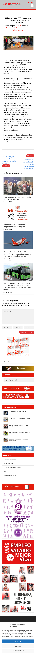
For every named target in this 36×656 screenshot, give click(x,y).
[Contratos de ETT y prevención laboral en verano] (6, 433)
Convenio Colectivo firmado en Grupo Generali (18, 426)
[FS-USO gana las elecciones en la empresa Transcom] (18, 185)
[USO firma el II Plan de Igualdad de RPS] (6, 419)
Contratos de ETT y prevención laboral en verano (19, 433)
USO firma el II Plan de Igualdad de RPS (19, 418)
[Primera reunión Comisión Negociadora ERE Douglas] (18, 213)
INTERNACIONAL (8, 463)
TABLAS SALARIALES (10, 459)
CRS (5, 471)
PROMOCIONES (8, 480)
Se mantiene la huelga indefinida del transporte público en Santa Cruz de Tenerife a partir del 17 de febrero (17, 286)
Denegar (18, 646)
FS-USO (18, 26)
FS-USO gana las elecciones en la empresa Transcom (17, 198)
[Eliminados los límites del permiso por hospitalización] (6, 440)
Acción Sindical (11, 28)
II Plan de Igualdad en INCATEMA (18, 411)
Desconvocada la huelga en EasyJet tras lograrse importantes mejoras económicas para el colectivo (17, 255)
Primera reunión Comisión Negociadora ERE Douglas (14, 225)
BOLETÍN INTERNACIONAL (13, 467)
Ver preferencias (18, 650)
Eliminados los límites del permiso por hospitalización (18, 439)
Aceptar (18, 641)
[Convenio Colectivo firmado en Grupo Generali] (6, 426)
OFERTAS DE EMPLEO (10, 475)
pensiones (21, 30)
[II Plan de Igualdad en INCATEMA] (6, 413)
